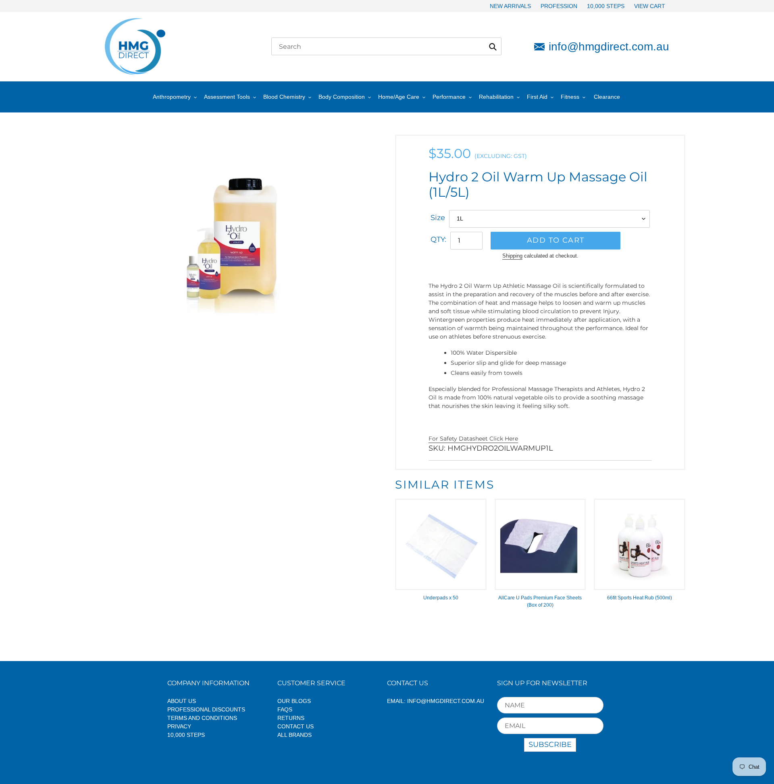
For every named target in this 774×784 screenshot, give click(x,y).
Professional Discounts (206, 709)
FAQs (284, 709)
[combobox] (386, 46)
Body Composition (341, 97)
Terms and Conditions (202, 718)
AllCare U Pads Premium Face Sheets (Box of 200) (540, 601)
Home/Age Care (398, 97)
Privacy (179, 726)
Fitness (570, 97)
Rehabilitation (496, 97)
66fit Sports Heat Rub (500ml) (639, 598)
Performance (449, 97)
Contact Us (295, 726)
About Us (181, 701)
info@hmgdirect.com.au (609, 46)
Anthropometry (172, 97)
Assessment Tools (227, 97)
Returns (290, 718)
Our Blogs (294, 701)
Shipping (512, 256)
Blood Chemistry (284, 97)
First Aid (537, 97)
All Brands (294, 735)
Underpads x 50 (440, 598)
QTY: (438, 239)
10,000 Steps (186, 735)
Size (438, 217)
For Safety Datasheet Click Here (473, 438)
